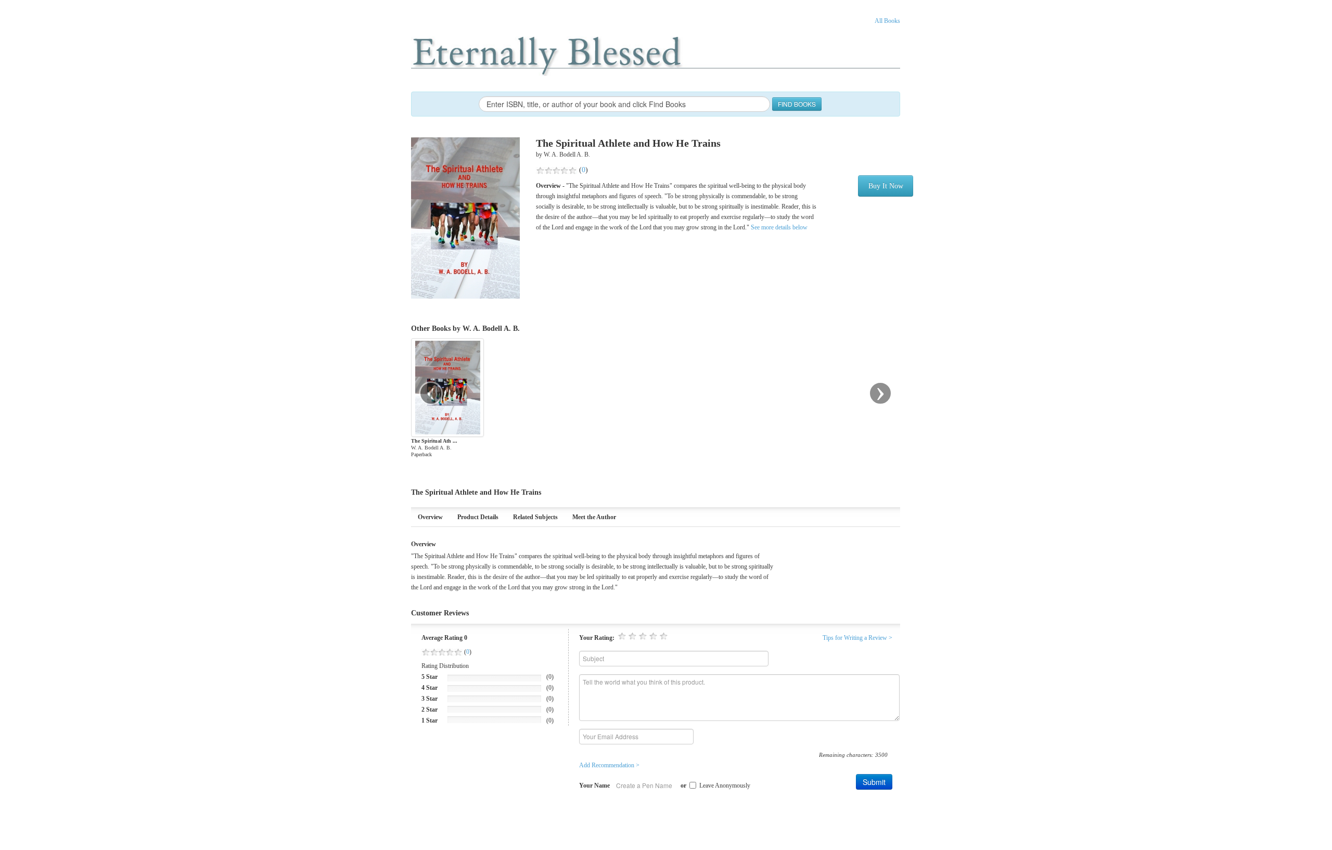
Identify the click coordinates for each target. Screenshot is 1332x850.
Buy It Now (885, 186)
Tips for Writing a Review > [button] (857, 637)
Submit (874, 782)
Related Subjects (535, 517)
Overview (430, 517)
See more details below (778, 227)
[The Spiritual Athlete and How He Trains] (465, 217)
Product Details (477, 517)
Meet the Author (594, 517)
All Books (887, 20)
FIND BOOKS (797, 103)
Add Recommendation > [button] (609, 765)
